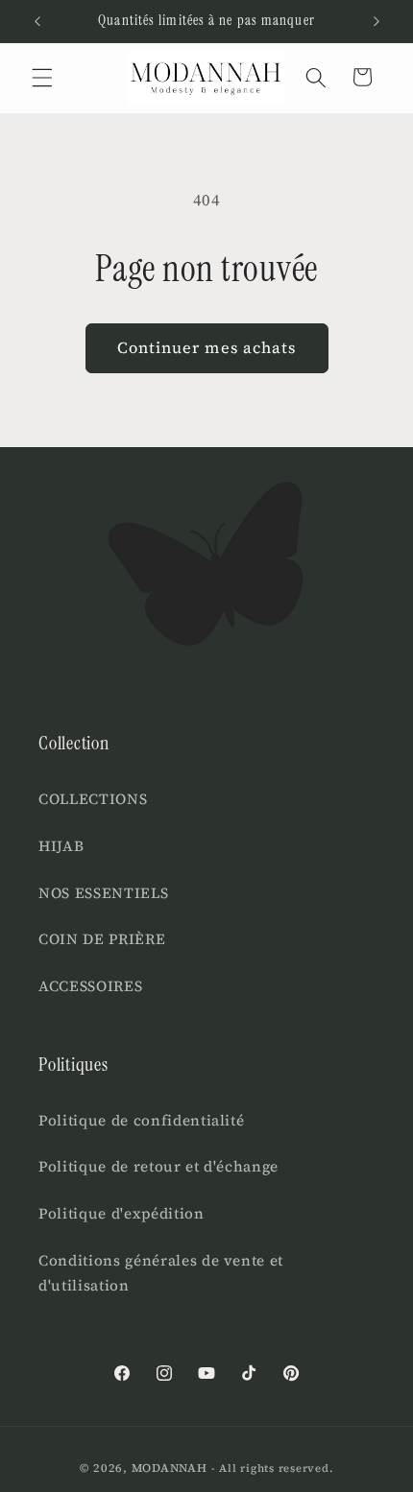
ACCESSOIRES (90, 986)
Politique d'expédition (121, 1213)
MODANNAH (169, 1467)
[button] (42, 77)
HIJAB (61, 846)
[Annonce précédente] (37, 21)
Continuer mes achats (207, 348)
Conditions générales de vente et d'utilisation (160, 1273)
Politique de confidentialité (141, 1120)
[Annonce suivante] (376, 21)
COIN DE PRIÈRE (101, 939)
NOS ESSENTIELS (103, 893)
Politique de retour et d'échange (158, 1166)
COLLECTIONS (92, 799)
